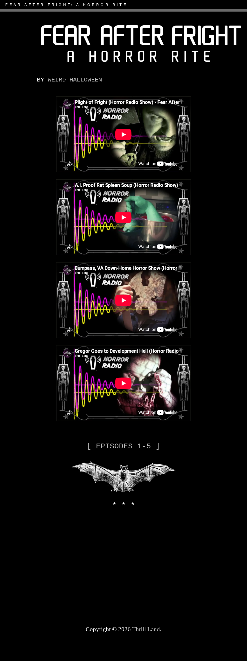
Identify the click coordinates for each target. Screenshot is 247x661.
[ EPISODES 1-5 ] (123, 446)
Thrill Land (146, 629)
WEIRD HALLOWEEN (75, 79)
